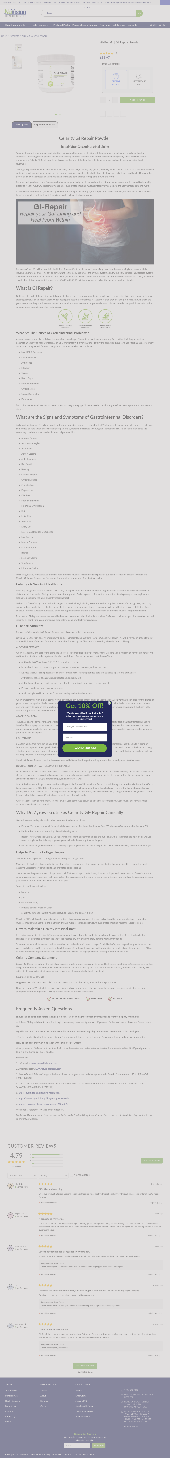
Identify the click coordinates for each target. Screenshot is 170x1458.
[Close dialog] (109, 703)
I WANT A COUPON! (84, 748)
